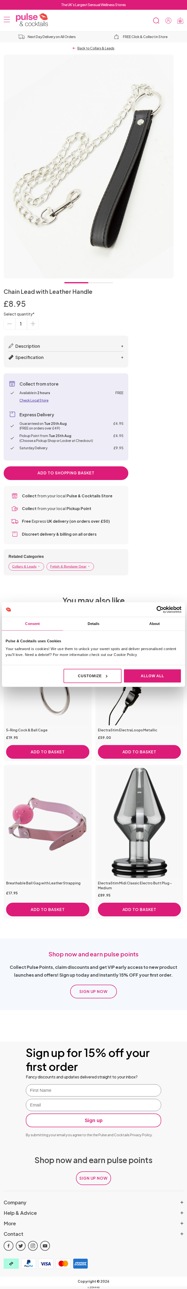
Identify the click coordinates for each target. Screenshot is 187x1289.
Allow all (152, 676)
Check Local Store (33, 400)
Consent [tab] (32, 624)
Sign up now (93, 991)
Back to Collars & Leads (95, 48)
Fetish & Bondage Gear (68, 566)
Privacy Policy (141, 1135)
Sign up (94, 1120)
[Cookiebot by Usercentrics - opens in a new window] (160, 609)
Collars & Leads (24, 566)
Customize (90, 676)
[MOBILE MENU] (7, 20)
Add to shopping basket (65, 472)
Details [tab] (94, 624)
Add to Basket (48, 751)
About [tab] (154, 624)
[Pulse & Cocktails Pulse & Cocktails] (30, 20)
